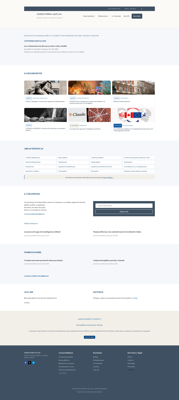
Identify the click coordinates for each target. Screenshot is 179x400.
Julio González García (114, 8)
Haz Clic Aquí (89, 337)
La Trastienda (116, 16)
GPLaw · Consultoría (130, 8)
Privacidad (131, 367)
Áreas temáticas (88, 16)
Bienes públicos (63, 157)
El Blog (95, 357)
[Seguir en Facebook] (25, 362)
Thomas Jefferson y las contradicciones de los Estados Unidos (117, 232)
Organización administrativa (66, 166)
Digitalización (62, 162)
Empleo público (95, 162)
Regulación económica (32, 171)
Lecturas (96, 367)
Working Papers (98, 360)
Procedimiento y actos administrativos (135, 166)
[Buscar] (141, 9)
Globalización (29, 166)
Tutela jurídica (62, 171)
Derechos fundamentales (32, 162)
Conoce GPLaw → (108, 177)
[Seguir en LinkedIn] (33, 362)
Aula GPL (126, 16)
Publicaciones (103, 16)
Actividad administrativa (32, 157)
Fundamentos (128, 162)
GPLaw (130, 357)
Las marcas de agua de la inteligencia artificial (42, 232)
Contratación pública (97, 157)
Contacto (131, 360)
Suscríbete (137, 16)
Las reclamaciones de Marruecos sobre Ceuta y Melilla (45, 46)
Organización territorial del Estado (101, 166)
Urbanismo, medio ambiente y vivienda (135, 171)
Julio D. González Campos (37, 49)
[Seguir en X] (29, 362)
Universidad (94, 171)
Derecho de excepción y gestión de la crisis (137, 157)
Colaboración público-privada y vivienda (108, 260)
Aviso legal (131, 363)
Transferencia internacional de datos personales (43, 260)
